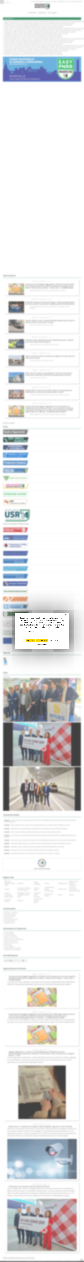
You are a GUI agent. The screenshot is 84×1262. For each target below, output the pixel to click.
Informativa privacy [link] (42, 644)
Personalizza (54, 640)
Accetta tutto (30, 640)
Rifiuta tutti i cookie (42, 640)
